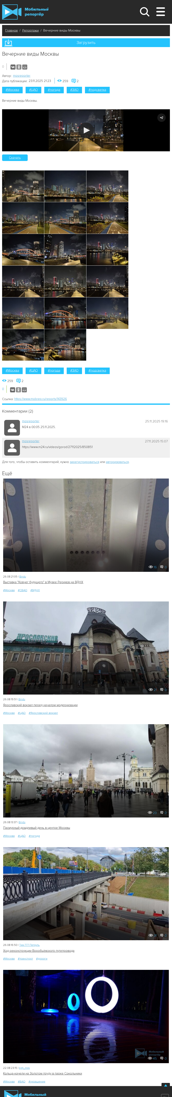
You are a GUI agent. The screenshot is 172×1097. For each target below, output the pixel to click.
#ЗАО (74, 90)
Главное (11, 30)
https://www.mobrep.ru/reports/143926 (40, 399)
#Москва (12, 90)
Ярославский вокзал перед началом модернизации (40, 705)
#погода (54, 90)
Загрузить (86, 42)
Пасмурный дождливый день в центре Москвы (36, 828)
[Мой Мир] (24, 67)
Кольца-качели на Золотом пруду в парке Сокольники (42, 1073)
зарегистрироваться (84, 462)
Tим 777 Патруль (29, 945)
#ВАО (21, 1081)
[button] (86, 130)
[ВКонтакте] (13, 67)
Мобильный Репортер (25, 12)
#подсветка (97, 90)
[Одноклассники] (18, 67)
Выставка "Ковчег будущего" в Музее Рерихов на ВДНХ (43, 582)
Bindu (22, 576)
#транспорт (25, 958)
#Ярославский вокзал (43, 713)
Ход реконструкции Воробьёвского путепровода (38, 951)
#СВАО (22, 590)
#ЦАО (33, 90)
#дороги (41, 958)
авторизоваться (117, 462)
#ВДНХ (35, 590)
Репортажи (30, 30)
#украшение (37, 1081)
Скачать (15, 158)
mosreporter (21, 76)
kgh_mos (24, 1068)
